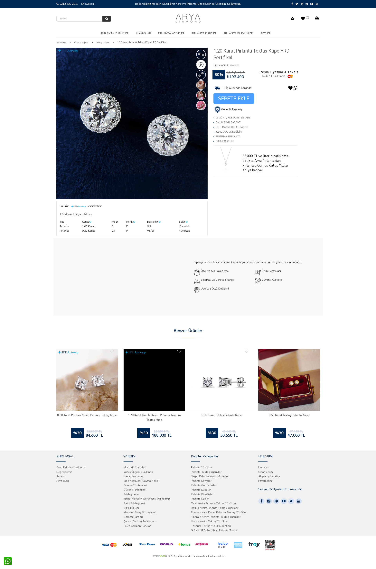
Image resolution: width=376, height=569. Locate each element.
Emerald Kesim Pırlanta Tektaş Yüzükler (215, 517)
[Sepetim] (317, 17)
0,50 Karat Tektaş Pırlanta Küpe (289, 415)
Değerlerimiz (64, 472)
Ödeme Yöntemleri (135, 485)
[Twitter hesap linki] (291, 501)
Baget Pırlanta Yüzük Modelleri (210, 476)
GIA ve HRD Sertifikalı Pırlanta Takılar (214, 530)
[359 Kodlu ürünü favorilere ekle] (246, 351)
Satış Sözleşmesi (134, 503)
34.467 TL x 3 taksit (273, 76)
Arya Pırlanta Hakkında (70, 467)
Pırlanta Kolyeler (171, 33)
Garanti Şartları (133, 517)
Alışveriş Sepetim (269, 476)
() (307, 17)
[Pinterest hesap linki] (276, 501)
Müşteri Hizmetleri (135, 467)
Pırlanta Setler (200, 499)
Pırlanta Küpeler (204, 33)
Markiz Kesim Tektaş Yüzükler (209, 521)
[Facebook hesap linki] (261, 501)
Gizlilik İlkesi (131, 508)
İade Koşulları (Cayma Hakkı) (141, 481)
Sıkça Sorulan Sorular (137, 526)
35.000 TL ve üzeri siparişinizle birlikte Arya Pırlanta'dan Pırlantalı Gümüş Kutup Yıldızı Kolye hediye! (265, 163)
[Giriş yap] (293, 17)
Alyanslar (143, 33)
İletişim (60, 476)
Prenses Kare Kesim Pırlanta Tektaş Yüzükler (219, 512)
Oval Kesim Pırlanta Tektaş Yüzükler (213, 503)
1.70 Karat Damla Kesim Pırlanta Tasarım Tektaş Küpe (154, 417)
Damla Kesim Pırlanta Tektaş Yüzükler (214, 508)
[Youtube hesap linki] (284, 501)
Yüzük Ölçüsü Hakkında (138, 472)
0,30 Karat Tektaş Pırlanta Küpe (222, 415)
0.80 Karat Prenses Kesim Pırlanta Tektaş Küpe (87, 415)
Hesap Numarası (134, 476)
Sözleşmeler (131, 494)
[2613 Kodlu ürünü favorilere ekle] (179, 351)
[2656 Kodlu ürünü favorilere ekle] (112, 351)
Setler (266, 33)
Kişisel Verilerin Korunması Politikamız (147, 499)
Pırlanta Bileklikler (238, 33)
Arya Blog (62, 481)
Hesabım (263, 467)
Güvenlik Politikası (135, 490)
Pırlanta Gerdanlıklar (204, 485)
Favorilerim (265, 481)
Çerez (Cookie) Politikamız (140, 521)
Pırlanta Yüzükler (115, 33)
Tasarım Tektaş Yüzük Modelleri (211, 526)
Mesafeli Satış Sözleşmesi (140, 512)
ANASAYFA (61, 42)
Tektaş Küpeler (103, 42)
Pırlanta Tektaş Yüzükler (206, 472)
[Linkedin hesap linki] (299, 501)
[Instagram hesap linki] (269, 501)
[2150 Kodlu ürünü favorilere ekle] (314, 351)
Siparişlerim (265, 472)
